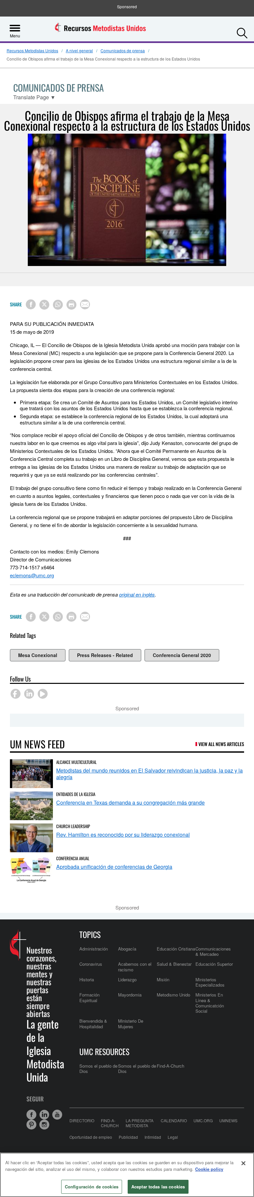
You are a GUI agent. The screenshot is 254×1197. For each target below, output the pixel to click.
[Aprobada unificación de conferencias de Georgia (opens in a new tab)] (31, 870)
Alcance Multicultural (76, 762)
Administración (93, 949)
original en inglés (137, 594)
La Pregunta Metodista (139, 1123)
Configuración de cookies (91, 1186)
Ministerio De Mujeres (130, 1023)
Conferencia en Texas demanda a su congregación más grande (130, 802)
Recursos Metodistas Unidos (32, 50)
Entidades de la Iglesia (75, 794)
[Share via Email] (85, 304)
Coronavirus (90, 964)
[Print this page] (71, 305)
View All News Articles (221, 743)
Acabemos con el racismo (134, 966)
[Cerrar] (243, 1163)
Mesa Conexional (37, 655)
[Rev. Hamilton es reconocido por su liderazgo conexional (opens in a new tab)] (31, 837)
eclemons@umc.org (32, 575)
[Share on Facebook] (31, 304)
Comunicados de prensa (123, 50)
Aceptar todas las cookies (158, 1186)
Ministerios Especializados (210, 982)
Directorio (81, 1120)
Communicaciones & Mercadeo (213, 951)
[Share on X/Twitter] (44, 305)
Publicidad (128, 1136)
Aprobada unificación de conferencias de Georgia (114, 866)
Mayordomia (130, 995)
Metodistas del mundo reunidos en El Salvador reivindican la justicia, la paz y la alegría (149, 774)
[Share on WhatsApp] (58, 305)
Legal (173, 1136)
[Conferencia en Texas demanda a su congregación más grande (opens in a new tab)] (31, 805)
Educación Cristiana (176, 949)
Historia (86, 979)
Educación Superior (214, 964)
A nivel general (79, 50)
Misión (163, 979)
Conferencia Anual (72, 858)
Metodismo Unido (173, 995)
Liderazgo (127, 979)
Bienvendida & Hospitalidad (93, 1023)
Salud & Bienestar (174, 964)
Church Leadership (73, 826)
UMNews (228, 1120)
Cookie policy (209, 1169)
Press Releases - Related (105, 655)
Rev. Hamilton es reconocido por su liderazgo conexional (123, 834)
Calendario (174, 1120)
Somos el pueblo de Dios (98, 1068)
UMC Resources (104, 1051)
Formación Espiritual (89, 997)
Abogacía (127, 949)
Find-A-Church (170, 1066)
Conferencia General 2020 (182, 655)
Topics (90, 934)
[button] (242, 31)
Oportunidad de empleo (90, 1136)
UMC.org (203, 1120)
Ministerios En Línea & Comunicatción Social (209, 1003)
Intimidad (153, 1136)
